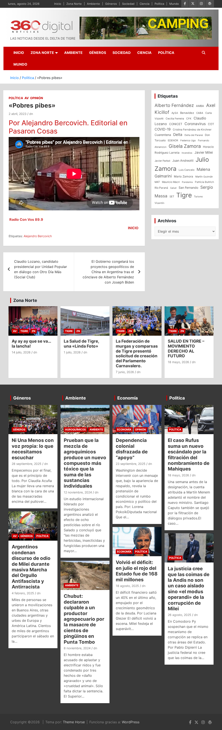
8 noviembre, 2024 (77, 648)
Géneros (111, 3)
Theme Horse (74, 722)
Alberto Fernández (174, 105)
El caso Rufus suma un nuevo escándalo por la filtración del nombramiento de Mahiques (188, 454)
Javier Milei (203, 152)
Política (159, 3)
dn (31, 114)
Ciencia (144, 3)
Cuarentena (163, 135)
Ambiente (93, 3)
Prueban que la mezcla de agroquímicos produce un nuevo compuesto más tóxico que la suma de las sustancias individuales (85, 463)
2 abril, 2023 (17, 114)
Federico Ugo (188, 140)
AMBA (200, 106)
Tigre (184, 195)
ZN (33, 331)
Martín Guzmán (204, 176)
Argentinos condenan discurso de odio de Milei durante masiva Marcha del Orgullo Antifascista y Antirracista (31, 567)
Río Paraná (161, 187)
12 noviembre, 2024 (78, 492)
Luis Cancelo (186, 169)
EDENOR (173, 140)
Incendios (187, 152)
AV (26, 98)
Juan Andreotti (182, 160)
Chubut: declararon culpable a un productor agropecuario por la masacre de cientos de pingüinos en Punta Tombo (84, 619)
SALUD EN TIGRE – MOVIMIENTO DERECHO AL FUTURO (186, 348)
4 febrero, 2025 (23, 593)
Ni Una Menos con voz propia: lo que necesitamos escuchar (33, 448)
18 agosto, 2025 (127, 586)
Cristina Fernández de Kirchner (192, 129)
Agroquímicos (75, 429)
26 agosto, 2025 (179, 615)
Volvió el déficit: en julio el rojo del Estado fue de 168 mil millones (137, 570)
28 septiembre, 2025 (26, 464)
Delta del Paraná (193, 135)
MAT (157, 182)
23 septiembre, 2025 (130, 464)
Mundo (174, 3)
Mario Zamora (183, 176)
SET (172, 196)
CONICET (175, 124)
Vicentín (159, 203)
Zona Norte (74, 3)
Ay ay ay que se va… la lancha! (31, 344)
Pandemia (187, 182)
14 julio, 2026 (21, 352)
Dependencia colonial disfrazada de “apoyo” (132, 448)
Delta (177, 134)
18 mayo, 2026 (178, 362)
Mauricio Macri (171, 182)
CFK (188, 118)
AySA (174, 112)
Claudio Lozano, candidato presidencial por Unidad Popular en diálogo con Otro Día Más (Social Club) (40, 269)
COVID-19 (163, 129)
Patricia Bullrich (204, 182)
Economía (127, 398)
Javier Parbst (162, 160)
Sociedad (128, 3)
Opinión (36, 98)
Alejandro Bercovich (38, 236)
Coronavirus (195, 123)
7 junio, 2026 (125, 372)
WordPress (130, 722)
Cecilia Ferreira (175, 118)
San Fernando (188, 187)
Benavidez (187, 112)
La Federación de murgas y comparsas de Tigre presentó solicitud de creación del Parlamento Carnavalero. (137, 353)
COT (211, 124)
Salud (173, 187)
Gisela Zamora (185, 146)
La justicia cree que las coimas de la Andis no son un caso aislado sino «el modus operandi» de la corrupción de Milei (188, 588)
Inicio (57, 3)
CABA (199, 112)
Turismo (198, 196)
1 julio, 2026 (72, 352)
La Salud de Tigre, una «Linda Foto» (81, 344)
